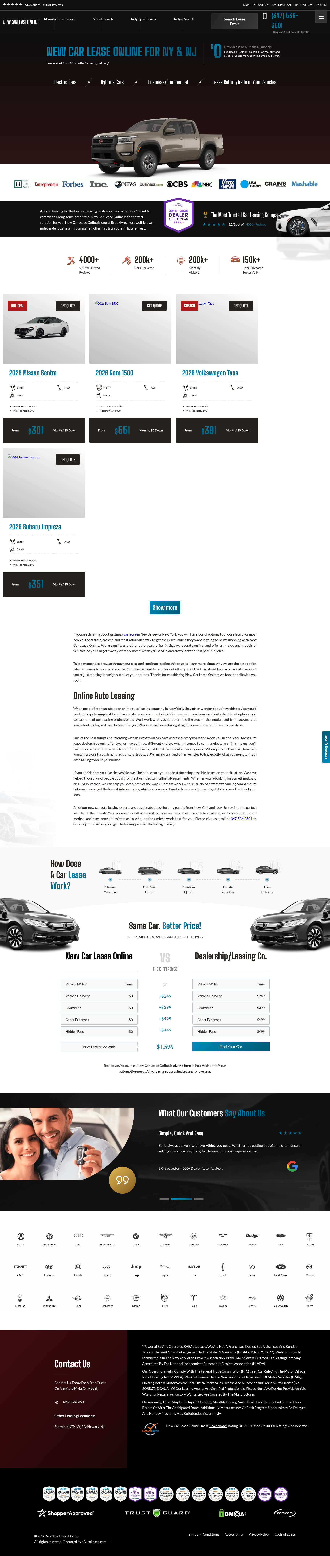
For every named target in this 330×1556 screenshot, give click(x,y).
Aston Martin (107, 1244)
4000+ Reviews (53, 5)
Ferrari (310, 1244)
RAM (165, 1305)
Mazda (310, 1275)
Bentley (165, 1244)
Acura (20, 1244)
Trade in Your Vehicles (257, 81)
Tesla (194, 1305)
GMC (20, 1275)
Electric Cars (65, 81)
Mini (78, 1305)
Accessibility (234, 1534)
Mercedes (107, 1305)
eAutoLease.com (94, 1541)
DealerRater (218, 1426)
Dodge (252, 1244)
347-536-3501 (241, 818)
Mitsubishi (49, 1305)
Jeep (136, 1275)
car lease (130, 634)
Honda (78, 1275)
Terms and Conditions (203, 1534)
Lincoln (222, 1275)
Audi (78, 1244)
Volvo (309, 1305)
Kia (194, 1275)
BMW (136, 1244)
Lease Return (224, 81)
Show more (165, 607)
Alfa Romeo (49, 1244)
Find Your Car (231, 1046)
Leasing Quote (326, 747)
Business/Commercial (168, 81)
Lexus (251, 1275)
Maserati (20, 1305)
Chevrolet (223, 1244)
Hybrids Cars (112, 81)
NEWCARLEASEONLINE (21, 22)
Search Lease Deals (234, 21)
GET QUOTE (68, 305)
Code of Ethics (285, 1534)
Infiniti (107, 1275)
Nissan (136, 1305)
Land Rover (280, 1275)
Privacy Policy (259, 1534)
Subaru (252, 1305)
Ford (281, 1244)
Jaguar (165, 1275)
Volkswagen (281, 1305)
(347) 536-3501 (284, 20)
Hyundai (49, 1275)
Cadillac (194, 1244)
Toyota (223, 1305)
